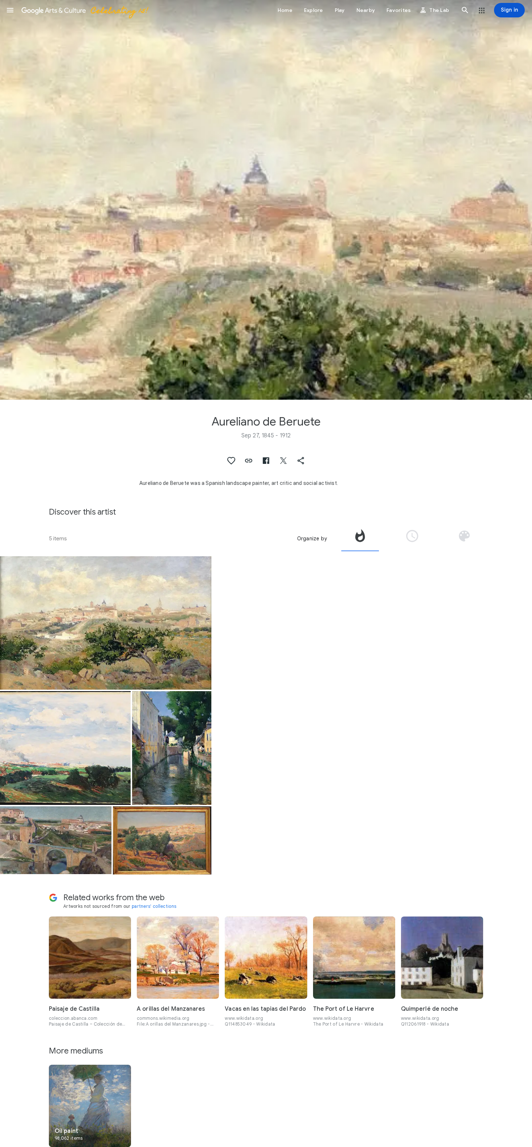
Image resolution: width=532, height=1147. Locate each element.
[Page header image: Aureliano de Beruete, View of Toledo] (266, 200)
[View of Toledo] (105, 623)
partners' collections (154, 906)
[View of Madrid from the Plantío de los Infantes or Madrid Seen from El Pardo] (65, 748)
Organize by (312, 538)
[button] (10, 10)
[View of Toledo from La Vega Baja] (162, 840)
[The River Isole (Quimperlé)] (171, 748)
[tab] (360, 538)
